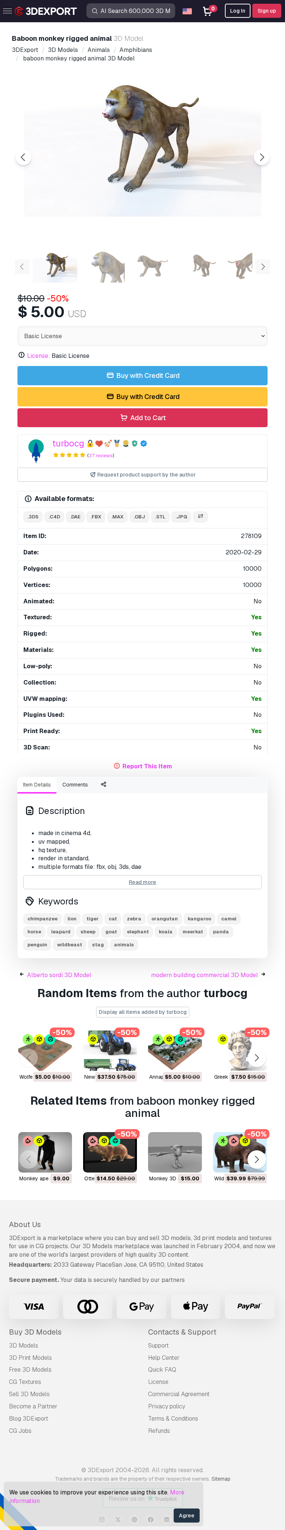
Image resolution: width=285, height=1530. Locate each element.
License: (38, 356)
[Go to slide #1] (55, 266)
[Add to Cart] (46, 1060)
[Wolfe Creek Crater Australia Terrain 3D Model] (45, 1051)
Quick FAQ (162, 1370)
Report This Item (147, 766)
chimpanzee (42, 919)
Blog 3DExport (28, 1418)
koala (166, 932)
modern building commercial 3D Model (204, 975)
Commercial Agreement (179, 1394)
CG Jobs (20, 1431)
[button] (256, 1058)
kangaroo (199, 919)
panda (221, 932)
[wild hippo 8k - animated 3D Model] (240, 1152)
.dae (75, 517)
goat (111, 932)
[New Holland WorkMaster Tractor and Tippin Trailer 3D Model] (110, 1051)
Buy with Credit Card (147, 375)
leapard (61, 932)
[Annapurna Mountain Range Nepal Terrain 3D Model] (175, 1051)
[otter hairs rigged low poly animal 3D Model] (110, 1152)
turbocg (68, 443)
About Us (25, 1224)
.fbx (96, 517)
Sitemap (221, 1478)
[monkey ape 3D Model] (45, 1152)
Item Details (37, 784)
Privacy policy (166, 1406)
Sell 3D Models (29, 1394)
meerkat (193, 932)
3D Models (23, 1345)
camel (228, 919)
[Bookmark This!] (61, 1060)
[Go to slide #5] (245, 266)
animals (124, 945)
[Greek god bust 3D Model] (240, 1051)
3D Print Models (30, 1358)
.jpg (181, 517)
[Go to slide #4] (197, 266)
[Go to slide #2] (102, 266)
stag (98, 945)
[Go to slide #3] (150, 266)
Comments (75, 784)
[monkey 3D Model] (175, 1152)
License (158, 1382)
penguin (37, 945)
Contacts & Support (182, 1332)
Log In (237, 10)
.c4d (54, 517)
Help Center (164, 1358)
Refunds (159, 1431)
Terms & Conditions (173, 1418)
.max (117, 517)
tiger (92, 919)
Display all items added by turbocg (143, 1012)
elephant (138, 932)
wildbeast (69, 945)
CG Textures (25, 1382)
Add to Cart (147, 417)
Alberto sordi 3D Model (59, 975)
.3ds (33, 517)
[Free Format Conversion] (200, 517)
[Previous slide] (23, 157)
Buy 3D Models (35, 1332)
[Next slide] (261, 157)
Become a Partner (33, 1406)
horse (34, 932)
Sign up (267, 10)
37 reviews (101, 455)
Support (158, 1345)
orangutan (164, 919)
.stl (160, 517)
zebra (134, 919)
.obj (139, 517)
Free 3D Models (30, 1370)
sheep (88, 932)
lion (72, 919)
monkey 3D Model (170, 1178)
